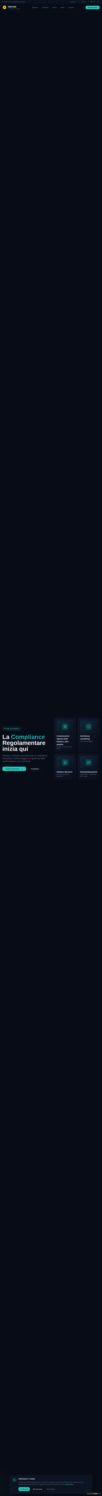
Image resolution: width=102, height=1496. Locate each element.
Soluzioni (35, 7)
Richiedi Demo (92, 7)
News (62, 7)
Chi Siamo (45, 7)
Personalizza (51, 1489)
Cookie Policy (69, 1484)
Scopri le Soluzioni (13, 769)
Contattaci (35, 769)
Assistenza (73, 1)
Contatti (83, 1)
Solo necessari (37, 1489)
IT (94, 1)
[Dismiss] (99, 1493)
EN (98, 1)
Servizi (54, 7)
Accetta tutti (24, 1489)
